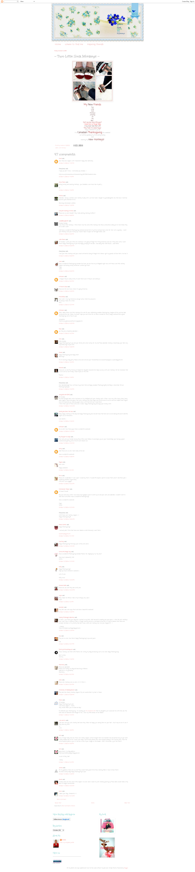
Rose (60, 329)
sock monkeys (62, 148)
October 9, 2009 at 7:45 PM (66, 177)
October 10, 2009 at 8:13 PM (66, 674)
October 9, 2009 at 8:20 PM (66, 234)
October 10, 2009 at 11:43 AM (66, 561)
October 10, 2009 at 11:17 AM (66, 536)
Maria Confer (62, 525)
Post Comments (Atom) (68, 806)
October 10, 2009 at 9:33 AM (66, 507)
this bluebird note (91, 711)
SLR (60, 736)
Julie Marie (62, 240)
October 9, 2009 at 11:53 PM (66, 389)
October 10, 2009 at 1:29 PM (66, 612)
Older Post (127, 803)
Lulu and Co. (62, 720)
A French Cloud (63, 287)
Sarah (60, 779)
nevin (60, 791)
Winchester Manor (64, 489)
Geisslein (61, 607)
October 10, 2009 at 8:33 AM (66, 484)
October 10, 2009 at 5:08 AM (66, 457)
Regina (61, 462)
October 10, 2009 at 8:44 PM (66, 684)
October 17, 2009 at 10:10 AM (66, 786)
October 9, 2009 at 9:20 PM (66, 291)
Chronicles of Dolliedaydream (67, 690)
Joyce (60, 595)
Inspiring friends (95, 44)
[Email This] (74, 145)
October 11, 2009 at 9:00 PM (66, 744)
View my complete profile (67, 842)
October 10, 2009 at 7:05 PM (66, 659)
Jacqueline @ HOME (64, 395)
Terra (60, 476)
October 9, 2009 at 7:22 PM (66, 163)
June (60, 261)
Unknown (61, 277)
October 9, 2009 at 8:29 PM (66, 246)
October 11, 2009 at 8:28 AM (66, 695)
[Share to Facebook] (80, 145)
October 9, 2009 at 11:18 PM (66, 377)
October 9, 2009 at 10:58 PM (66, 347)
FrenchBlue (62, 297)
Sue (60, 636)
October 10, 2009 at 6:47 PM (66, 644)
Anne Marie (62, 182)
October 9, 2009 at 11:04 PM (66, 362)
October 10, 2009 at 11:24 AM (66, 546)
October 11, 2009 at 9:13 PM (66, 762)
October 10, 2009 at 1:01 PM (66, 602)
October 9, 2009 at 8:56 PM (66, 256)
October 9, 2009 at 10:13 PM (66, 333)
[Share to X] (78, 145)
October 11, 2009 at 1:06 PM (66, 730)
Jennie (61, 768)
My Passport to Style (64, 437)
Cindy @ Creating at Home (66, 211)
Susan (60, 352)
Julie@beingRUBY (63, 221)
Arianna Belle (62, 585)
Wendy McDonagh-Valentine (66, 617)
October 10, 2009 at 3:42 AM (66, 443)
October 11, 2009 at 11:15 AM (66, 715)
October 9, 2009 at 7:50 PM (66, 190)
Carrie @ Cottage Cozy (65, 552)
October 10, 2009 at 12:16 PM (67, 580)
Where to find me (74, 44)
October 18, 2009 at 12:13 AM (67, 796)
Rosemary (61, 665)
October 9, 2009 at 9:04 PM (66, 281)
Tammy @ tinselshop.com (66, 649)
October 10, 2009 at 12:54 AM (67, 406)
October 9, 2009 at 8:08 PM (66, 215)
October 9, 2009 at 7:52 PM (66, 205)
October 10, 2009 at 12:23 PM (67, 590)
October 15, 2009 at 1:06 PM (66, 774)
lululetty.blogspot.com (64, 534)
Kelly (60, 567)
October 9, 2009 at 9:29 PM (66, 323)
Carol (60, 159)
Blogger (126, 868)
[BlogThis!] (76, 145)
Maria (60, 700)
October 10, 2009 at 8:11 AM (66, 470)
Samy (60, 449)
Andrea (61, 196)
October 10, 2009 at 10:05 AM (67, 519)
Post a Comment (61, 799)
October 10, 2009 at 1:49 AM (66, 421)
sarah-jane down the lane (66, 412)
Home (58, 44)
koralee (64, 840)
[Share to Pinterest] (82, 145)
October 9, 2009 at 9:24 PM (66, 305)
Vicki (60, 339)
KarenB (61, 368)
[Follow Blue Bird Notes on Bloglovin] (61, 820)
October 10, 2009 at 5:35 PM (66, 630)
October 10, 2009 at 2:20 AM (66, 431)
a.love (60, 680)
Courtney (61, 542)
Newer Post (58, 803)
